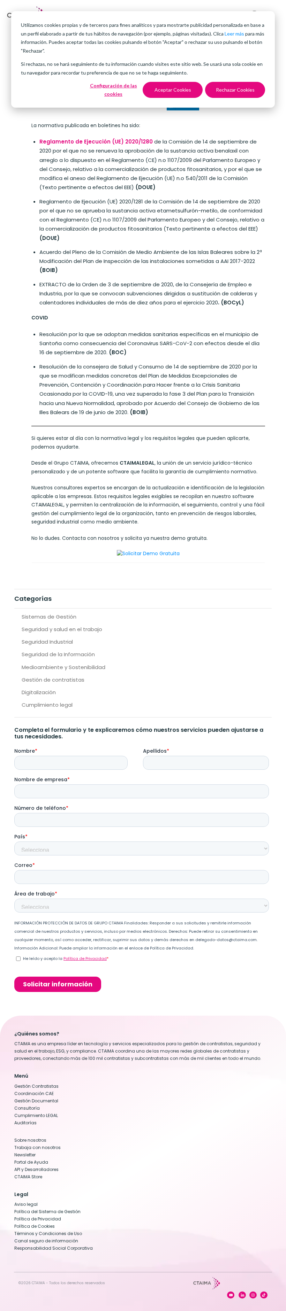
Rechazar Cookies (235, 90)
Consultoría (27, 1108)
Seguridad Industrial (47, 641)
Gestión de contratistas (53, 679)
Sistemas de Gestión (49, 616)
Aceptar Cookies (173, 90)
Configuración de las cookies (113, 90)
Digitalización (39, 692)
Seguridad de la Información (58, 654)
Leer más (234, 34)
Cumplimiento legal (47, 704)
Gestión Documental (36, 1101)
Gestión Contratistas (36, 1086)
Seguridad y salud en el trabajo (62, 629)
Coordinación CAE (34, 1093)
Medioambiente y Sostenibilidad (63, 667)
